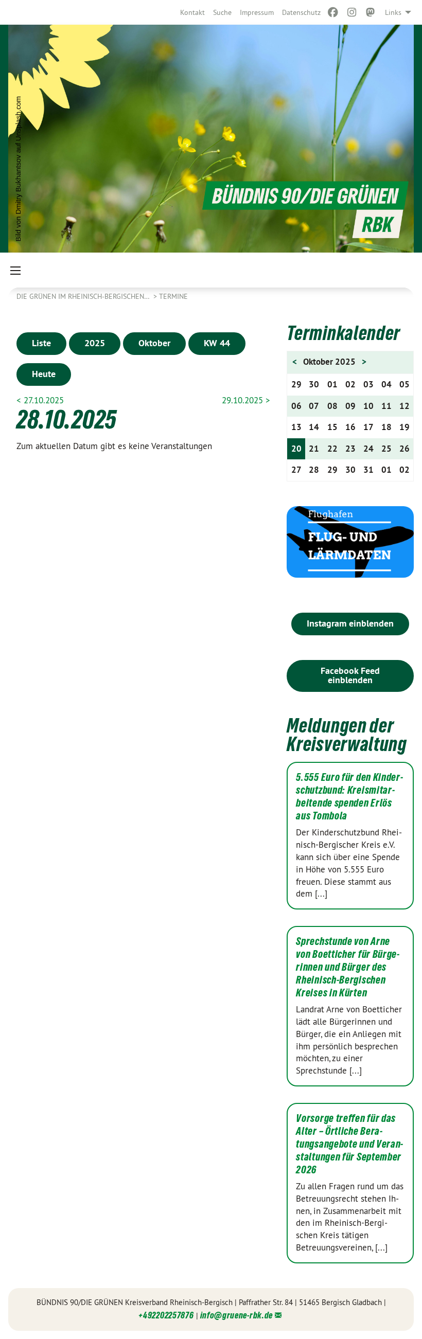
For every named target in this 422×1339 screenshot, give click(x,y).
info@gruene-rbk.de (236, 1315)
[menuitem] (192, 12)
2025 (94, 343)
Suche (222, 12)
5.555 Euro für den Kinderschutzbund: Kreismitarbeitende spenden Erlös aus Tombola (349, 796)
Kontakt (192, 12)
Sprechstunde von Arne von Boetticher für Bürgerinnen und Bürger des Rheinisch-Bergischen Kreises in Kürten (347, 967)
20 (296, 448)
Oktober (154, 343)
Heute (44, 374)
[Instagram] (351, 12)
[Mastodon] (370, 12)
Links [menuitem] (393, 12)
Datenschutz (301, 12)
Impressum (257, 12)
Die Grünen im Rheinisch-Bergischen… (83, 296)
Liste (41, 343)
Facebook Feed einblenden (350, 675)
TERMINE (173, 296)
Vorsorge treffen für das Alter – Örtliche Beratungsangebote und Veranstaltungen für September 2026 (349, 1144)
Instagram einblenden (350, 623)
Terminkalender (343, 333)
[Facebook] (333, 12)
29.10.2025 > (246, 400)
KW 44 (217, 343)
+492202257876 (166, 1315)
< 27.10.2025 (40, 400)
